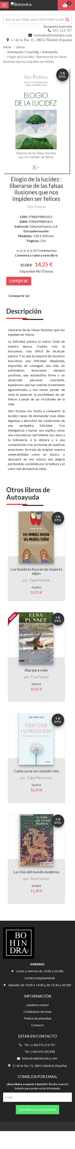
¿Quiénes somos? (37, 1005)
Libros (20, 47)
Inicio (7, 47)
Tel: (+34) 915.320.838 (40, 1052)
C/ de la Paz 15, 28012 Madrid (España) (41, 40)
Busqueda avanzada (58, 26)
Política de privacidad (37, 1018)
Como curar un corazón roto (36, 771)
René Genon (39, 878)
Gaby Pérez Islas (39, 778)
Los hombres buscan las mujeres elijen (36, 571)
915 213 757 (62, 30)
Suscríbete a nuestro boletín (37, 1109)
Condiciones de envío (37, 1011)
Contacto (37, 1025)
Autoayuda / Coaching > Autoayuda (32, 52)
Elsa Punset (40, 677)
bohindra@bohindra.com (53, 35)
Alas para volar (36, 670)
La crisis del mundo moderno (36, 871)
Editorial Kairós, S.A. (43, 226)
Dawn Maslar (40, 580)
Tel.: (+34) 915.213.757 (39, 1045)
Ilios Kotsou (36, 206)
